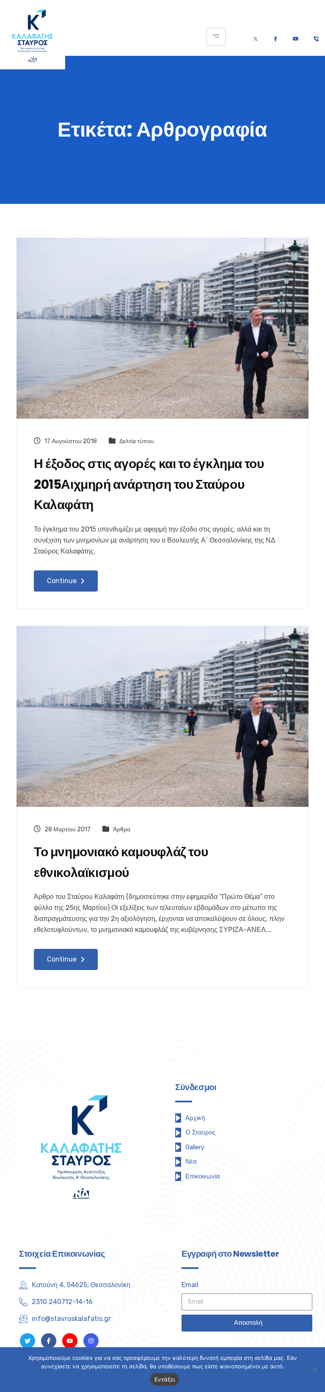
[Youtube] (295, 36)
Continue (62, 581)
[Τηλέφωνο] (316, 36)
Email (190, 1285)
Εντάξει (164, 1379)
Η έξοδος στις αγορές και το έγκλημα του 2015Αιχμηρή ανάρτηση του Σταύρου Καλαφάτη (149, 484)
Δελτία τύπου (136, 441)
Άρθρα (121, 829)
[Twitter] (255, 36)
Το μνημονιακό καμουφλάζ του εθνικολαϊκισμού (121, 862)
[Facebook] (275, 36)
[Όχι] (314, 1369)
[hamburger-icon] (216, 37)
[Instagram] (91, 1340)
